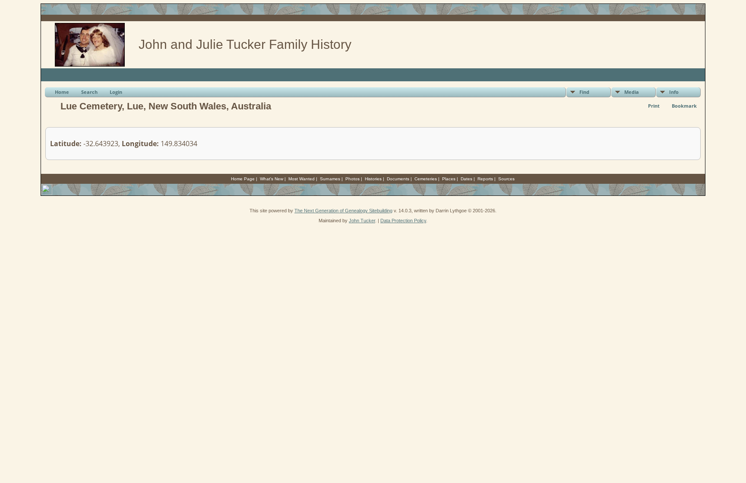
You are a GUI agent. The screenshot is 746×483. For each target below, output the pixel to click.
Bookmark (684, 105)
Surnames (330, 178)
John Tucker (362, 220)
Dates (466, 178)
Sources (506, 178)
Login (116, 92)
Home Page (243, 178)
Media (631, 92)
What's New (271, 178)
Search (89, 92)
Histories (373, 178)
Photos (352, 178)
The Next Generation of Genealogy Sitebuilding (343, 210)
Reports (485, 178)
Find (584, 92)
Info (674, 92)
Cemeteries (425, 178)
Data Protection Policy (403, 220)
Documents (398, 178)
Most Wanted (301, 178)
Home (62, 92)
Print (654, 105)
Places (448, 178)
